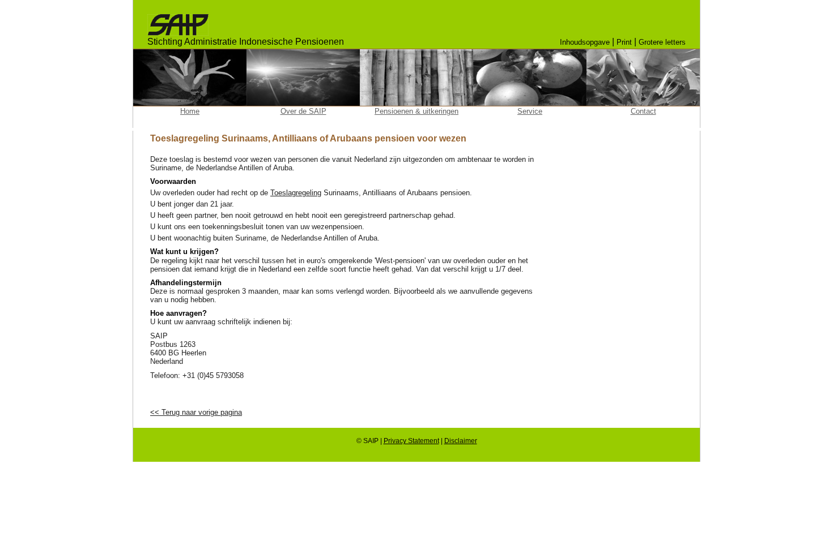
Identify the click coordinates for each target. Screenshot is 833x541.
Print (624, 42)
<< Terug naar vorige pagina (196, 412)
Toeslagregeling (295, 192)
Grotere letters (662, 42)
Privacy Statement (411, 441)
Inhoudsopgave (585, 42)
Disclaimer (460, 441)
